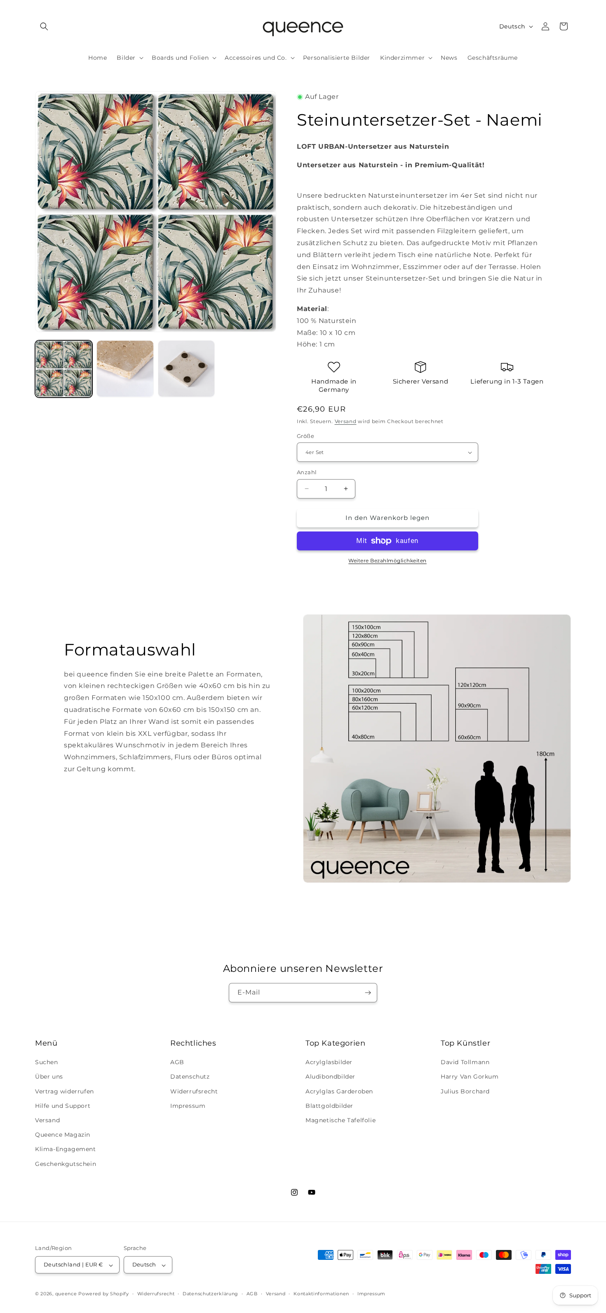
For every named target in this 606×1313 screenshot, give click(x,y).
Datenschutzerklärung (210, 1294)
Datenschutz (190, 1077)
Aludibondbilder (330, 1077)
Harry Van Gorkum (470, 1077)
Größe (305, 436)
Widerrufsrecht (194, 1091)
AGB (177, 1062)
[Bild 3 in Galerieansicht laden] (186, 369)
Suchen (46, 1062)
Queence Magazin (62, 1135)
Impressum (187, 1105)
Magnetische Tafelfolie (340, 1120)
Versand (346, 421)
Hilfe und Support (62, 1105)
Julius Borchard (465, 1091)
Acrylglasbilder (328, 1062)
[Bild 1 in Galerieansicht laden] (63, 369)
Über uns (49, 1077)
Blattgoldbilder (329, 1105)
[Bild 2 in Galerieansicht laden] (125, 369)
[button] (44, 26)
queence (66, 1294)
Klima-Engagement (65, 1149)
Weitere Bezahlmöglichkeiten (387, 560)
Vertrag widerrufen (64, 1091)
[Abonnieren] (368, 992)
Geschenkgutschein (65, 1164)
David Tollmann (465, 1062)
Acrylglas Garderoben (339, 1091)
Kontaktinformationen (321, 1294)
